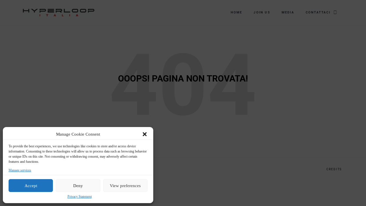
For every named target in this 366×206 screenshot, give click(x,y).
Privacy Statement (79, 197)
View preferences (125, 185)
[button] (145, 134)
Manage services (20, 170)
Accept (31, 185)
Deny (78, 185)
